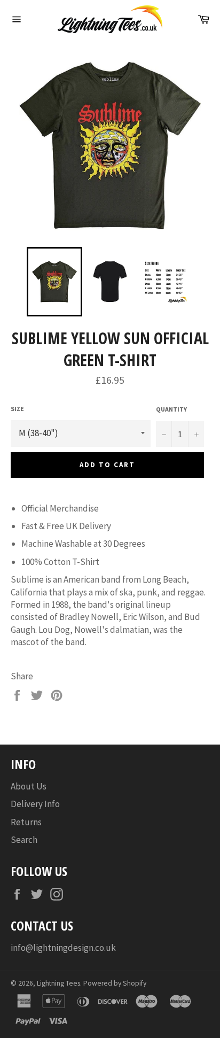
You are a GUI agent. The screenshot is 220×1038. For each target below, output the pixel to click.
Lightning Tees (58, 983)
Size (17, 409)
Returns (26, 822)
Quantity (171, 409)
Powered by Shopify (114, 983)
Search (24, 840)
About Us (28, 786)
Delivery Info (35, 804)
